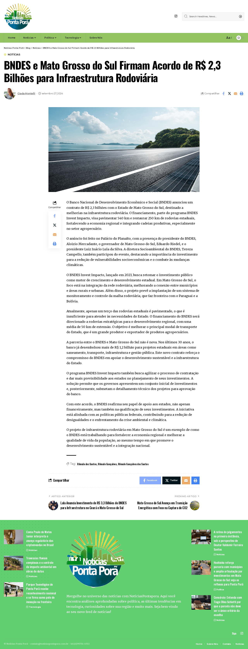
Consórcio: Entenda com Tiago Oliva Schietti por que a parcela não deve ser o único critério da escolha (228, 606)
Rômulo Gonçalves (107, 464)
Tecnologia (35, 607)
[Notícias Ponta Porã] (18, 16)
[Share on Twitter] (229, 93)
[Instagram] (176, 16)
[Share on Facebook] (223, 93)
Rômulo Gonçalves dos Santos (133, 464)
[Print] (241, 93)
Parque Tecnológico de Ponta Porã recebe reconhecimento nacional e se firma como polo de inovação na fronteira (41, 593)
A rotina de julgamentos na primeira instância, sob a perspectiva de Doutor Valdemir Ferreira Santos (228, 540)
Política (220, 589)
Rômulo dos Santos (87, 464)
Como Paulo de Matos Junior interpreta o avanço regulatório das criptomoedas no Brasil (39, 538)
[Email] (235, 93)
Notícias (14, 54)
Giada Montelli (26, 93)
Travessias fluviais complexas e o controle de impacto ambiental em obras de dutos (41, 564)
